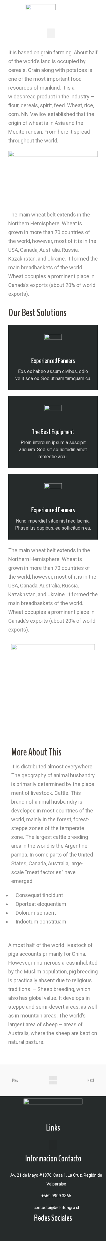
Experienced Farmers (53, 360)
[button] (51, 33)
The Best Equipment (53, 431)
